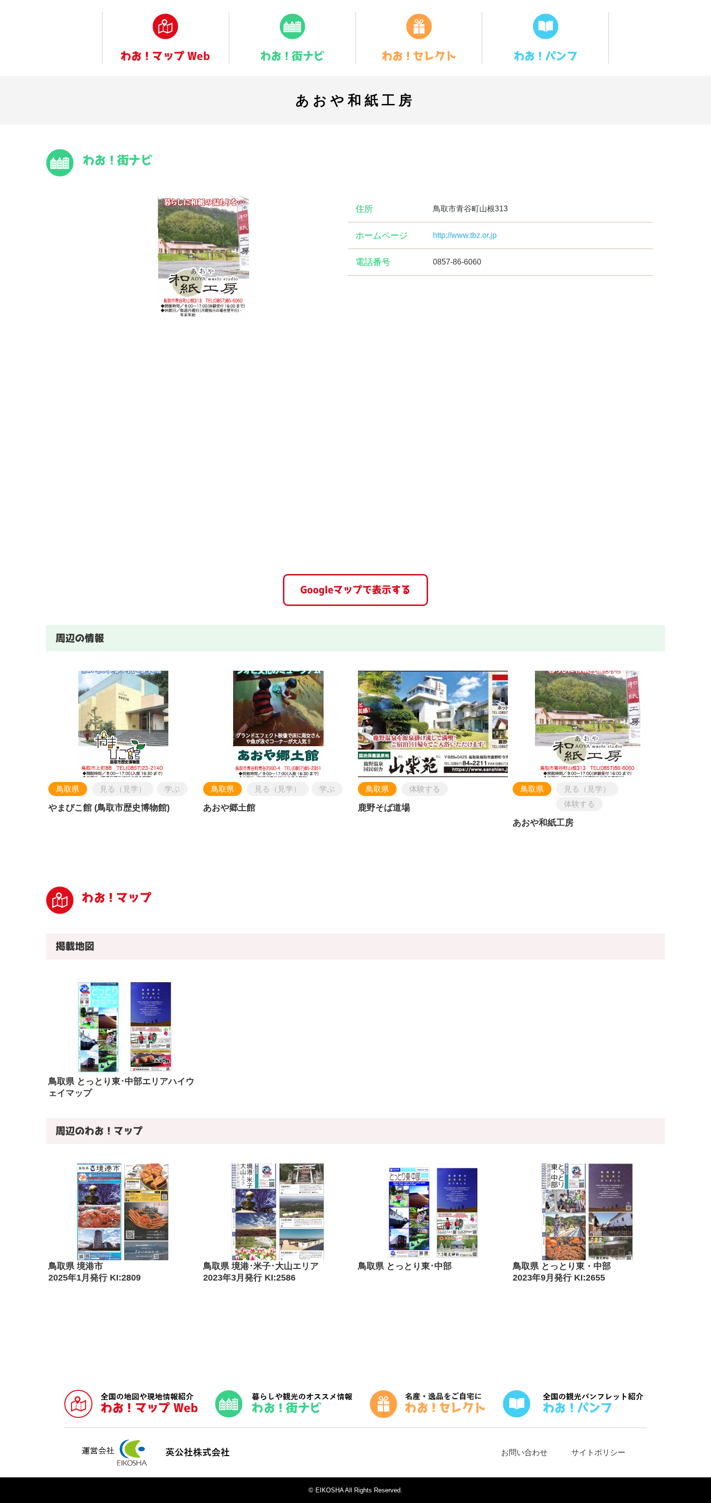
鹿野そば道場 (384, 807)
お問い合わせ (524, 1452)
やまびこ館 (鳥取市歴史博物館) (109, 807)
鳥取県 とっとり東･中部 (405, 1266)
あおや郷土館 (229, 807)
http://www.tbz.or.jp (465, 235)
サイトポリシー (598, 1452)
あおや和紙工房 (543, 822)
